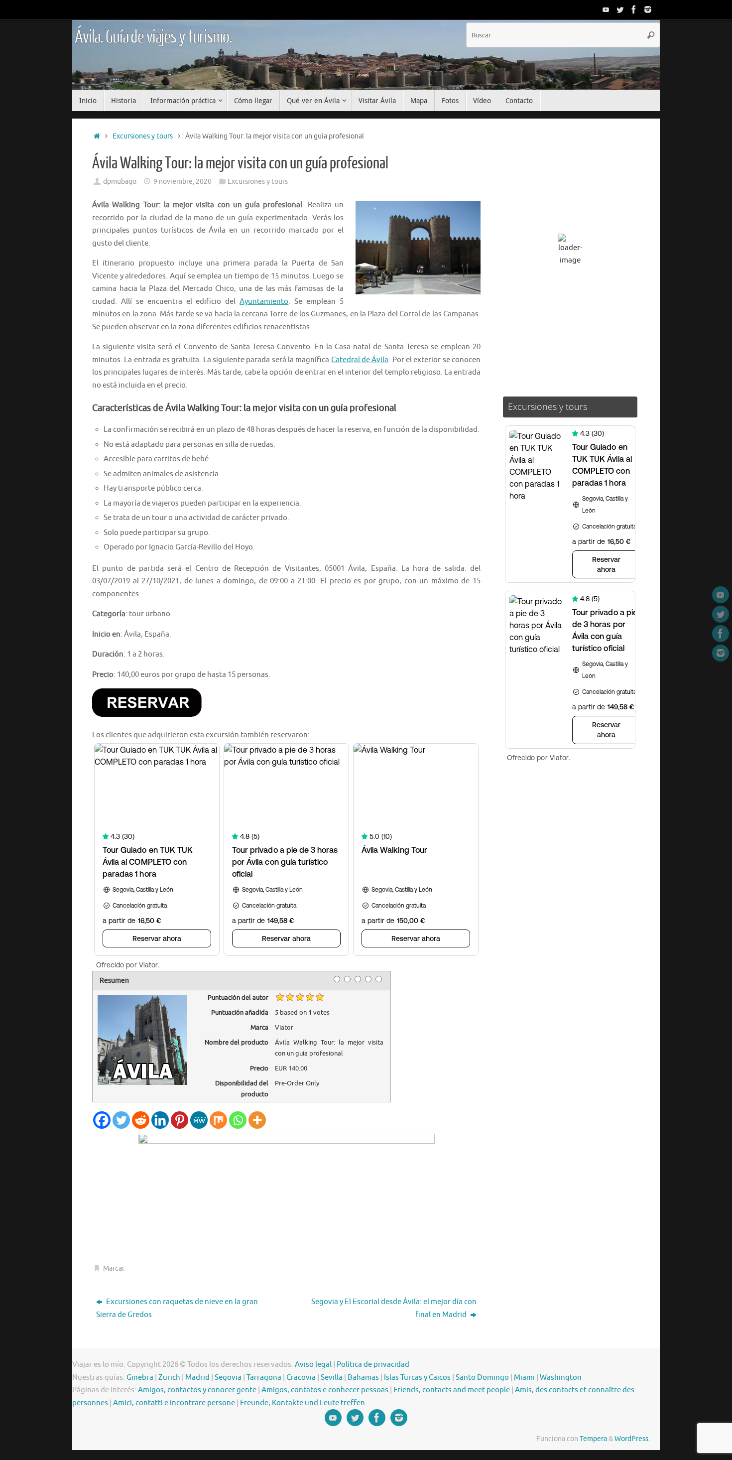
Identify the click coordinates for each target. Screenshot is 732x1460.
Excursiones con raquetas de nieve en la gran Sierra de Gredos (177, 1308)
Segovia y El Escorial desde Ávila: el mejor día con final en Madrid (394, 1308)
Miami (524, 1377)
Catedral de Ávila (360, 360)
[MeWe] (199, 1120)
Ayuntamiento (264, 301)
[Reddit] (140, 1120)
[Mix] (218, 1120)
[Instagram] (648, 9)
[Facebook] (634, 9)
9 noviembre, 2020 (182, 181)
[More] (257, 1120)
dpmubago (119, 181)
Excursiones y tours (143, 136)
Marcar (113, 1268)
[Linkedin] (160, 1120)
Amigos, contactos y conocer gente (197, 1390)
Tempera (593, 1439)
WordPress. (632, 1439)
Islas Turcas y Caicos (417, 1377)
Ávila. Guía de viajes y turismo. (153, 37)
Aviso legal (313, 1364)
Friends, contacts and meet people (451, 1390)
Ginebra (139, 1377)
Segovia (228, 1377)
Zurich (169, 1377)
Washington (561, 1377)
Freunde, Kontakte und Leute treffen (302, 1403)
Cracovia (301, 1377)
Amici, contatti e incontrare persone (174, 1403)
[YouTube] (606, 9)
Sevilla (332, 1377)
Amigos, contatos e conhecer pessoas (324, 1390)
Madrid (197, 1377)
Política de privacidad (373, 1364)
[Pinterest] (179, 1120)
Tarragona (263, 1377)
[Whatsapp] (237, 1120)
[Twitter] (620, 9)
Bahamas (363, 1377)
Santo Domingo (482, 1377)
